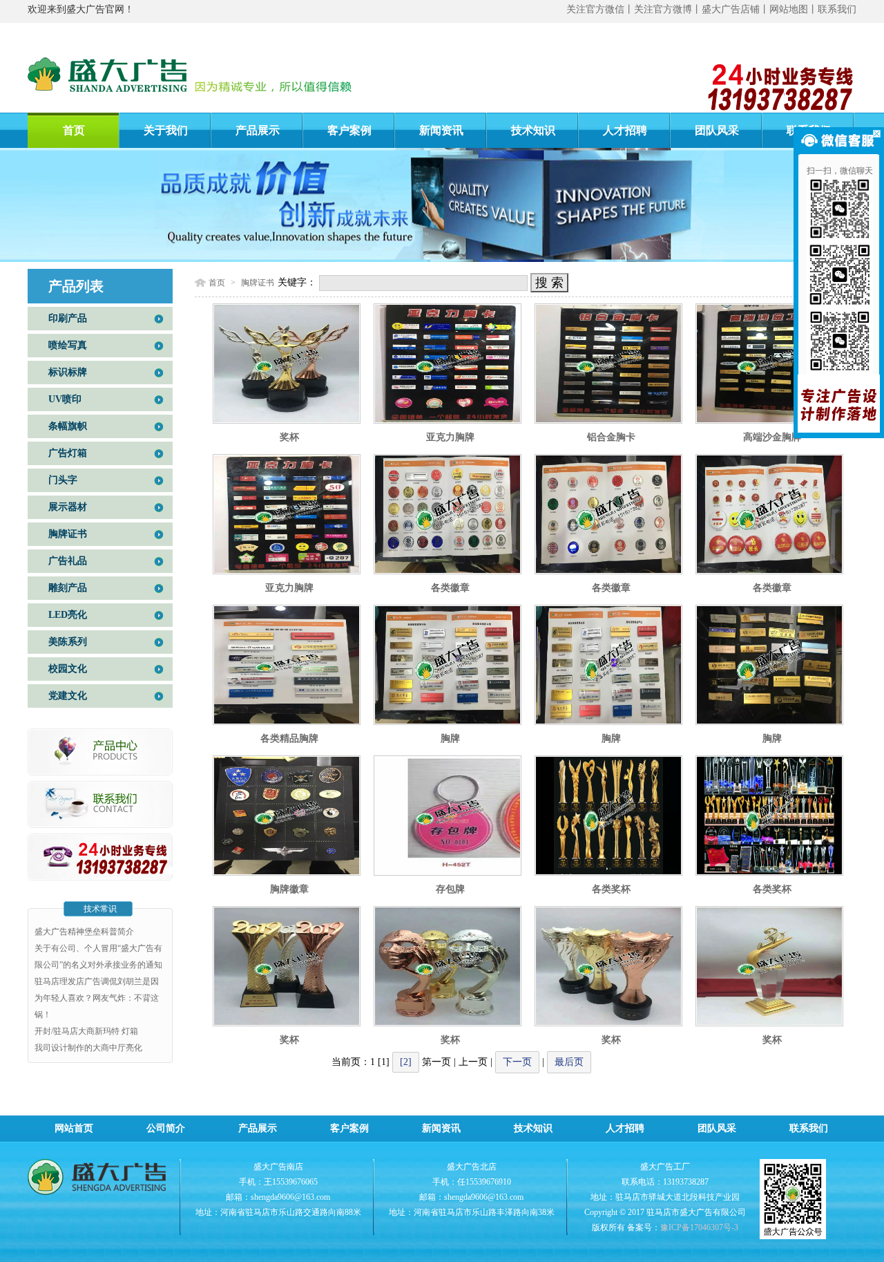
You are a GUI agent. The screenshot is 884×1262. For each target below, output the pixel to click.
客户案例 (349, 130)
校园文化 (67, 668)
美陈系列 (67, 642)
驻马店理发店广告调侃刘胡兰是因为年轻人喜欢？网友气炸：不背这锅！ (97, 998)
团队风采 (717, 130)
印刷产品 (67, 318)
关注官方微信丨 (600, 9)
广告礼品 (67, 561)
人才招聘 (625, 130)
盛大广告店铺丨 (735, 9)
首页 (74, 130)
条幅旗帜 (67, 426)
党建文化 (67, 695)
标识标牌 (67, 372)
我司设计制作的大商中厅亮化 (88, 1048)
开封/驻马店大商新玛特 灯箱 (86, 1031)
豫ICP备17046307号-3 (699, 1227)
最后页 (569, 1062)
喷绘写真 (67, 345)
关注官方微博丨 (668, 9)
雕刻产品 (67, 588)
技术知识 (533, 130)
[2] (406, 1062)
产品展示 (258, 130)
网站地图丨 (793, 9)
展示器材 (67, 507)
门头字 (62, 480)
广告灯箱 (67, 453)
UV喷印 (64, 399)
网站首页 (74, 1128)
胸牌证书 (67, 534)
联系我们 (837, 9)
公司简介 (165, 1128)
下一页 (517, 1062)
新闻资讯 (441, 130)
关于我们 (166, 130)
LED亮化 (67, 615)
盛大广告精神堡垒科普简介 (84, 931)
